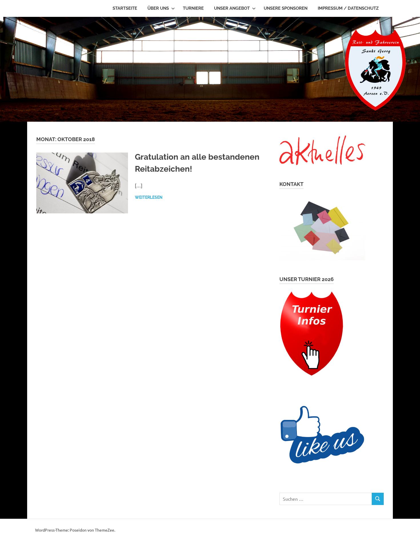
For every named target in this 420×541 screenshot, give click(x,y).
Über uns (158, 8)
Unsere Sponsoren (285, 8)
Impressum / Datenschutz (348, 8)
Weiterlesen (149, 197)
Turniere (193, 8)
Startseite (125, 8)
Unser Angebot (232, 8)
